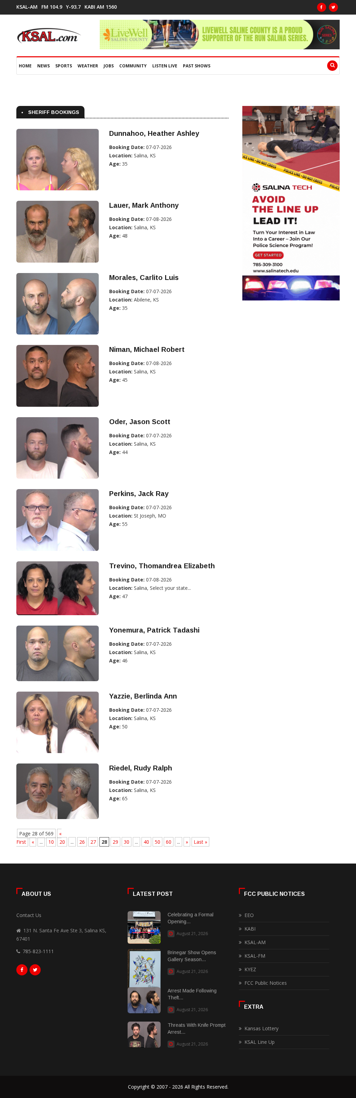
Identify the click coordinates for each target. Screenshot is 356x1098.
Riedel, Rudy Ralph (140, 768)
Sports (63, 66)
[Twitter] (333, 7)
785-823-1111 (38, 951)
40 (146, 842)
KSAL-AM (27, 7)
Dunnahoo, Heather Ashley (154, 133)
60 (168, 842)
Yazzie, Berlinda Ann (143, 696)
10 (51, 842)
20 (62, 842)
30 (126, 842)
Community (133, 66)
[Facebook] (321, 7)
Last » (200, 842)
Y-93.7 (73, 7)
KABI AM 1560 (100, 7)
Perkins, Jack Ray (139, 493)
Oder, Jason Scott (139, 422)
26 (82, 842)
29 (115, 842)
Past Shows (196, 66)
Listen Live (164, 66)
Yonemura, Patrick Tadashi (154, 630)
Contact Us (28, 915)
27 (93, 842)
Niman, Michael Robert (147, 349)
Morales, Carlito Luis (144, 277)
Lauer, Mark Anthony (144, 205)
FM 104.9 (51, 7)
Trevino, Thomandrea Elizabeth (162, 566)
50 (157, 842)
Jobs (109, 66)
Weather (88, 66)
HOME (25, 66)
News (43, 66)
